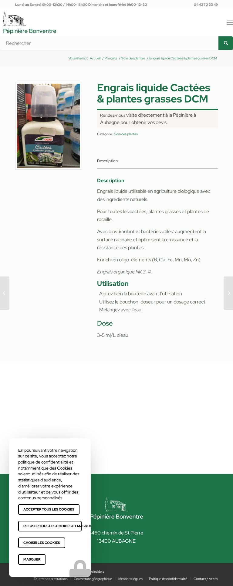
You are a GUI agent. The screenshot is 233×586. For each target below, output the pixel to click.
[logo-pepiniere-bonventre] (29, 29)
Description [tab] (107, 160)
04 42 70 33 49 (206, 4)
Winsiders (97, 571)
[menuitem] (204, 4)
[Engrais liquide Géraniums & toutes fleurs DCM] (228, 293)
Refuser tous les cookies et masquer (52, 526)
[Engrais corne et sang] (4, 293)
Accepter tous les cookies (48, 509)
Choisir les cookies (41, 543)
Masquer (31, 559)
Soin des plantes (126, 134)
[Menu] (230, 23)
